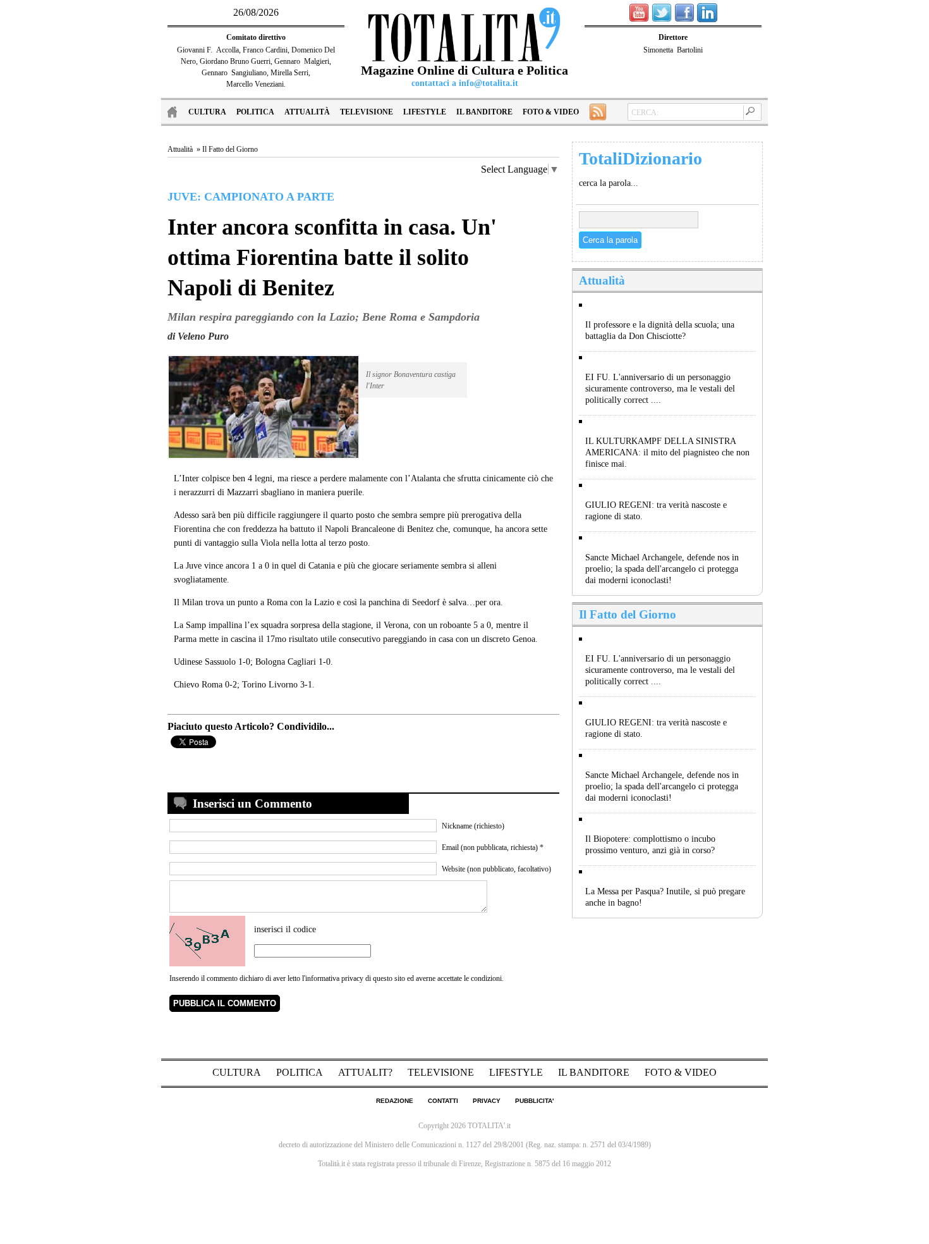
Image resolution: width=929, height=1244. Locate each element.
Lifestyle (424, 112)
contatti (443, 1100)
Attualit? (366, 1072)
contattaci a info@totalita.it (464, 83)
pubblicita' (534, 1100)
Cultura (207, 112)
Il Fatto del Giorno (230, 149)
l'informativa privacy (332, 978)
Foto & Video (551, 112)
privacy (487, 1100)
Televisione (366, 112)
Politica (255, 112)
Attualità (307, 112)
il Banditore (484, 112)
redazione (394, 1100)
